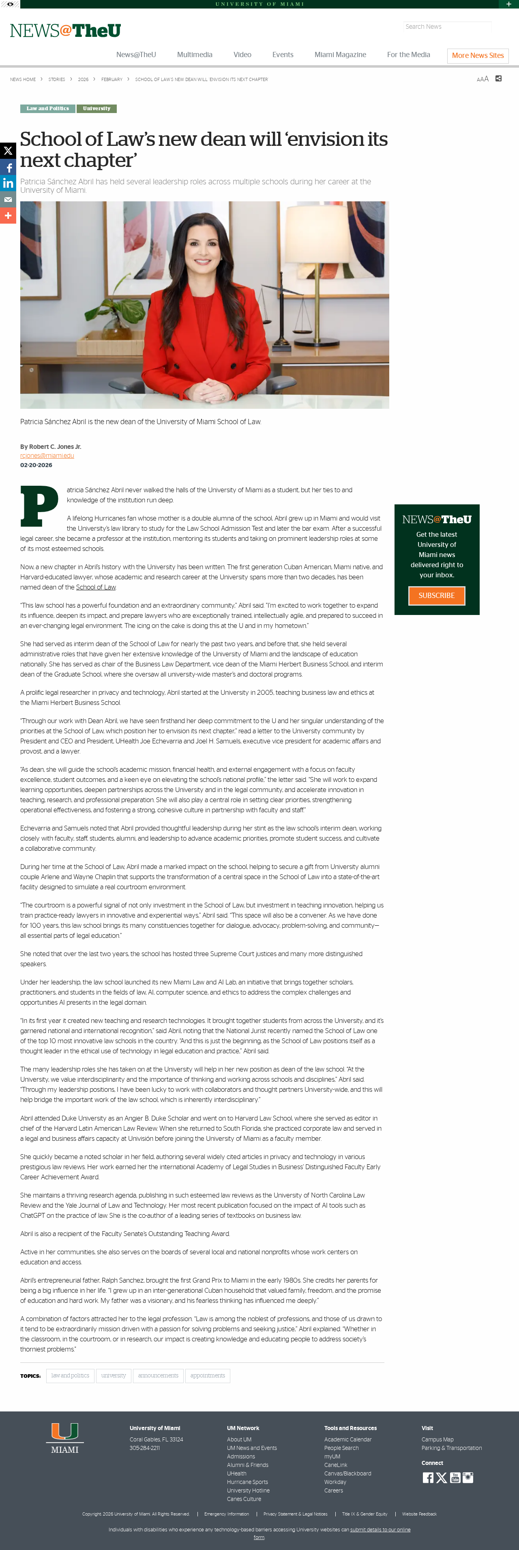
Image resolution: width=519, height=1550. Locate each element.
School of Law (96, 587)
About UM (239, 1440)
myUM (332, 1457)
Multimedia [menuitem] (194, 55)
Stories (56, 79)
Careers (333, 1491)
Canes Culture (244, 1499)
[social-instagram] (468, 1478)
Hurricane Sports (247, 1482)
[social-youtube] (455, 1478)
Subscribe (437, 596)
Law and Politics (48, 108)
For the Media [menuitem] (408, 55)
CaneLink (335, 1465)
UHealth (237, 1474)
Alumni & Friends (247, 1465)
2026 (82, 79)
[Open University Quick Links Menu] (509, 4)
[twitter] (8, 151)
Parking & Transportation (452, 1448)
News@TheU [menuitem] (136, 55)
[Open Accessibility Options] (10, 4)
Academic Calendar (348, 1440)
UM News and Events (252, 1448)
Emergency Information (226, 1514)
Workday (335, 1482)
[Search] (501, 27)
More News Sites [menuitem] (478, 56)
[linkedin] (8, 183)
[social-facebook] (428, 1478)
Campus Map (438, 1440)
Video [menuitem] (242, 55)
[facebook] (8, 167)
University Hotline (248, 1491)
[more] (8, 215)
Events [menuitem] (283, 55)
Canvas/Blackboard (347, 1474)
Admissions (241, 1457)
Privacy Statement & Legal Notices (296, 1514)
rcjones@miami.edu (47, 456)
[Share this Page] (493, 83)
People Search (341, 1448)
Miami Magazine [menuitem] (340, 55)
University (96, 108)
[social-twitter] (441, 1477)
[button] (501, 1528)
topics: (30, 1376)
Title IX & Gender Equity (365, 1514)
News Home (23, 79)
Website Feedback (419, 1514)
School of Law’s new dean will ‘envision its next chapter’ (202, 79)
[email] (8, 199)
